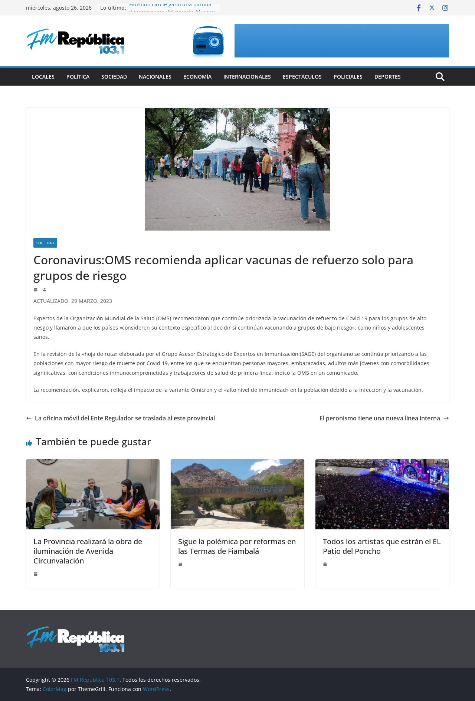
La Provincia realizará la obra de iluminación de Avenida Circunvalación (87, 551)
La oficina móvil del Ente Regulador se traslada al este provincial (125, 418)
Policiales (348, 76)
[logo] (75, 629)
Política (77, 76)
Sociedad (114, 76)
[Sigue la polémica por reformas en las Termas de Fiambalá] (237, 464)
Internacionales (247, 76)
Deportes (387, 76)
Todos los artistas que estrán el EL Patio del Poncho (382, 546)
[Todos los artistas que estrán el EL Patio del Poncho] (382, 464)
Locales (43, 76)
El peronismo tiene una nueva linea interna (380, 418)
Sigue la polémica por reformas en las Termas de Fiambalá (237, 546)
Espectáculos (302, 76)
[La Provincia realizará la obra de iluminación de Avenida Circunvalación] (93, 464)
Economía (197, 76)
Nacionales (155, 76)
